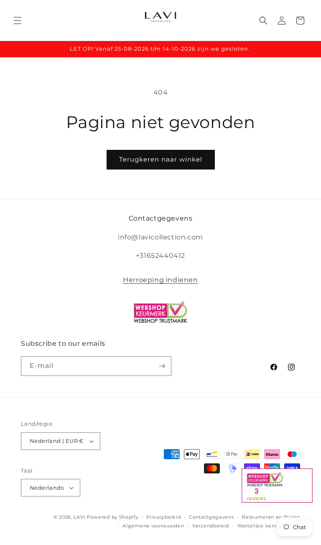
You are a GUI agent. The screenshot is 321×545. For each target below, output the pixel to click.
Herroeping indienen (160, 280)
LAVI (79, 517)
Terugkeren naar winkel (160, 159)
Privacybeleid (163, 517)
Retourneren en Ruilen (271, 517)
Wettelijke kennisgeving (268, 526)
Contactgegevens (211, 517)
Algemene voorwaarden (153, 526)
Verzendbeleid (210, 526)
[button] (17, 20)
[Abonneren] (162, 366)
